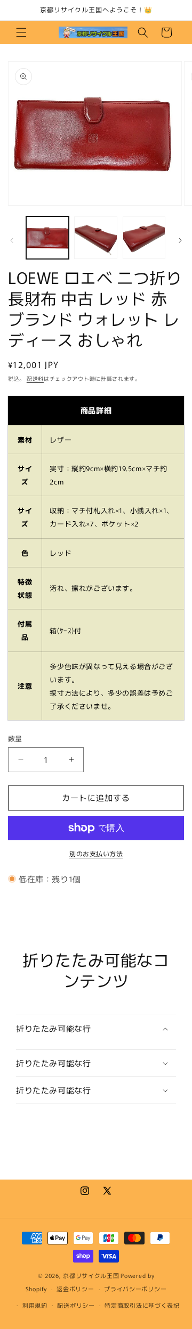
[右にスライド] (180, 240)
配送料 (35, 378)
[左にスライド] (11, 240)
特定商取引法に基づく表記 (142, 1305)
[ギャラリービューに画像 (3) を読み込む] (144, 237)
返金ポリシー (75, 1288)
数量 (15, 738)
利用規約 (34, 1305)
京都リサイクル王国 (91, 1275)
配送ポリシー (75, 1305)
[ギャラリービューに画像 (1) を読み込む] (47, 237)
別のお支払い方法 (96, 853)
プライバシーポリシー (135, 1288)
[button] (21, 32)
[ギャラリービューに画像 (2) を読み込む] (95, 237)
